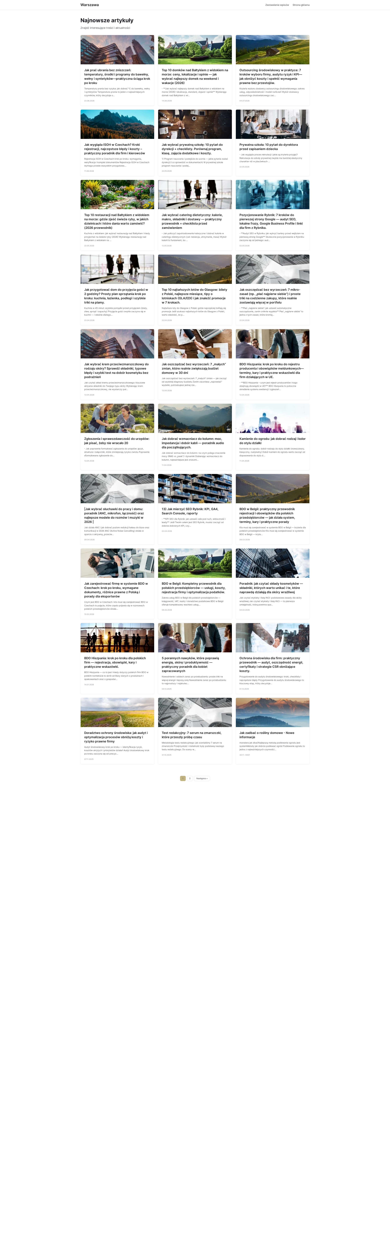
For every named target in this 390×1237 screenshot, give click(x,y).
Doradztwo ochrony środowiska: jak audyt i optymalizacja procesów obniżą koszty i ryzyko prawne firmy (116, 737)
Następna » (202, 778)
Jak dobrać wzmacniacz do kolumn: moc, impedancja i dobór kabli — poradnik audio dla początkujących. (193, 443)
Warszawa (89, 5)
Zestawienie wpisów (277, 4)
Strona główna (301, 4)
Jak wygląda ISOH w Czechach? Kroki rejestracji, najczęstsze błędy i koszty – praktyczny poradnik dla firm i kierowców (114, 149)
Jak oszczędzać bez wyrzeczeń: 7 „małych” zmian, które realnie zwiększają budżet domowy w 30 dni (194, 368)
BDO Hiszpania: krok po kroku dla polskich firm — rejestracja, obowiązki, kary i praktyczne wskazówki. (115, 662)
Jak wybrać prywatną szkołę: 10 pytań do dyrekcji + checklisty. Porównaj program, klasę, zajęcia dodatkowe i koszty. (192, 149)
